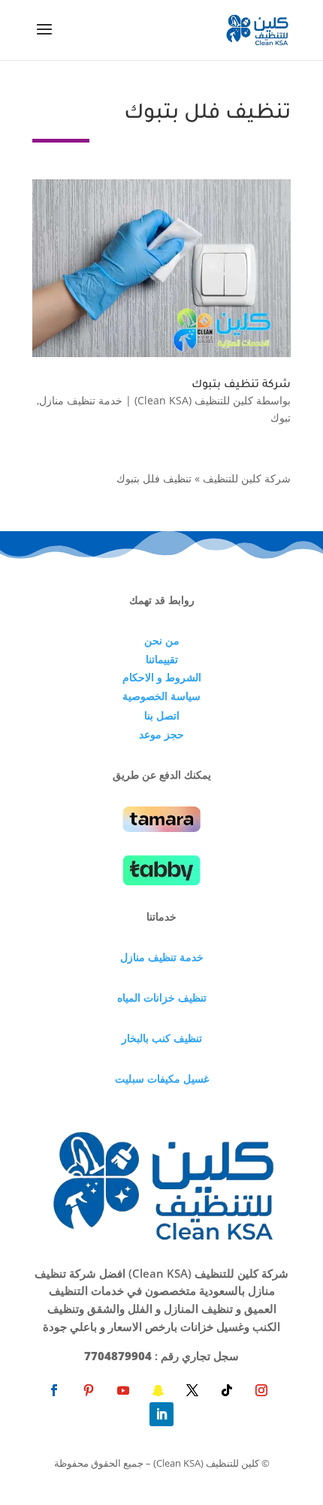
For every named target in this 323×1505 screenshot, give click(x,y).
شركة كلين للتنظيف (247, 478)
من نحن (162, 640)
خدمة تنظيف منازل (80, 400)
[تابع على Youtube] (123, 1390)
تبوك (280, 417)
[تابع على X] (192, 1390)
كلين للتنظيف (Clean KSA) (193, 400)
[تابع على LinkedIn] (161, 1414)
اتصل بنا (162, 715)
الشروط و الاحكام (161, 677)
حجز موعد (161, 734)
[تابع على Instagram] (261, 1390)
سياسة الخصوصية (161, 696)
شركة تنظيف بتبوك (241, 386)
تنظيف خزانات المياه (162, 997)
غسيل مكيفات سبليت (162, 1078)
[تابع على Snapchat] (158, 1390)
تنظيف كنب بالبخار (162, 1038)
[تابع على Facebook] (54, 1390)
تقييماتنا (162, 659)
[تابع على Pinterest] (89, 1390)
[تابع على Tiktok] (227, 1390)
